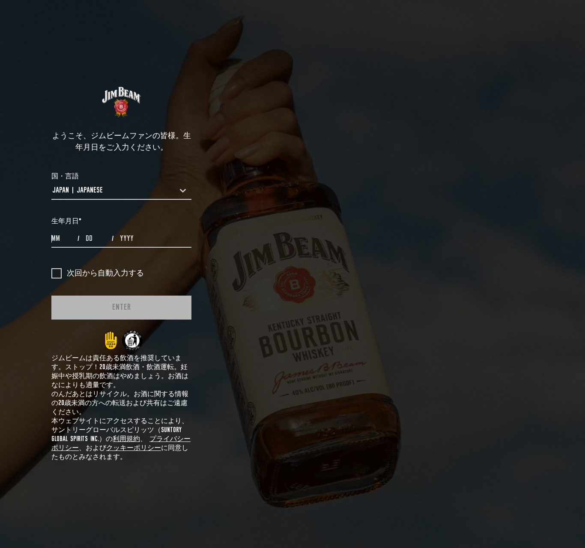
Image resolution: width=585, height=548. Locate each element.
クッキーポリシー (133, 447)
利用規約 (126, 438)
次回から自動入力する (105, 273)
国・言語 (65, 176)
